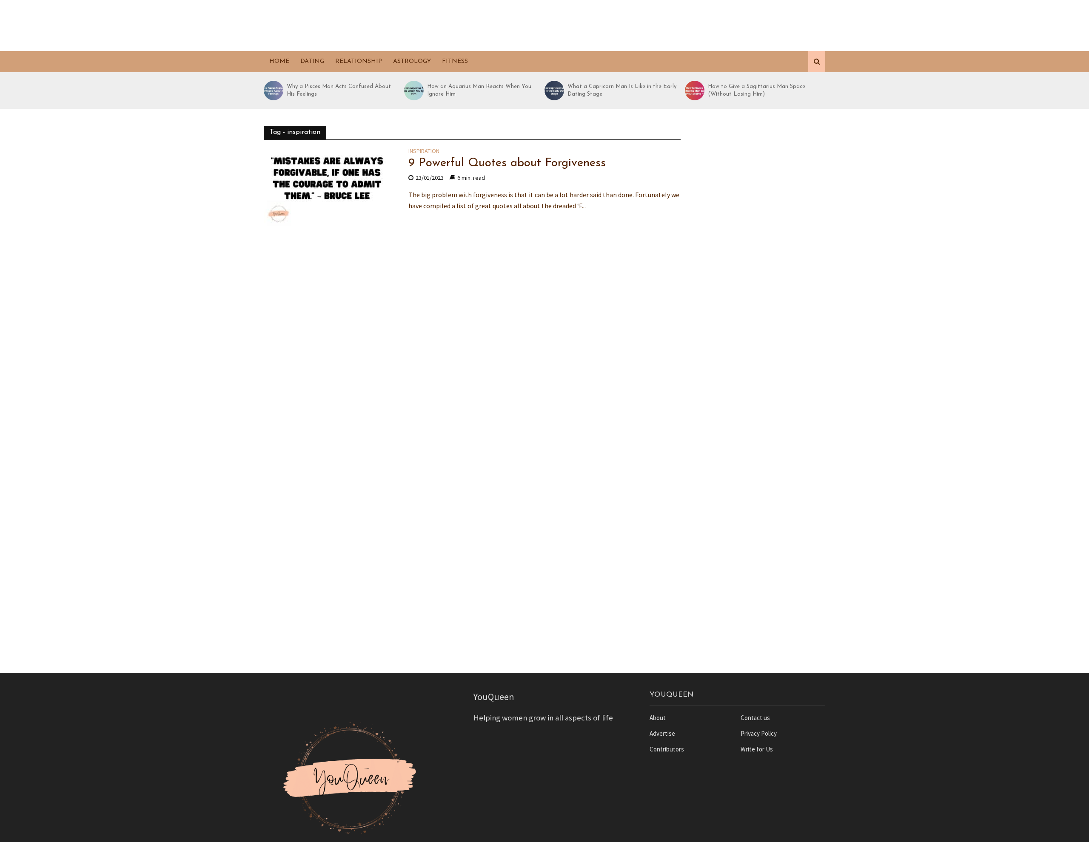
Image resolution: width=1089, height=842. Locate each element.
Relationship (358, 61)
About (658, 718)
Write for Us (757, 749)
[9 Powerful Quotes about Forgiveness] (327, 189)
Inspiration (423, 151)
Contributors (667, 749)
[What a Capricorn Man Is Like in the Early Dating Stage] (553, 90)
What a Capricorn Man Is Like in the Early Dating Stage (621, 90)
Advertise (662, 733)
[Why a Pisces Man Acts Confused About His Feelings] (273, 90)
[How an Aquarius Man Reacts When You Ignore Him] (413, 90)
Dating (312, 61)
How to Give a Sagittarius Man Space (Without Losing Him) (756, 90)
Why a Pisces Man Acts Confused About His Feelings (339, 90)
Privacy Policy (759, 733)
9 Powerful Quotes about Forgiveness (507, 163)
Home (279, 61)
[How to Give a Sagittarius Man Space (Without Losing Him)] (694, 90)
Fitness (455, 61)
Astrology (412, 61)
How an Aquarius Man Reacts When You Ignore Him (479, 90)
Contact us (755, 718)
